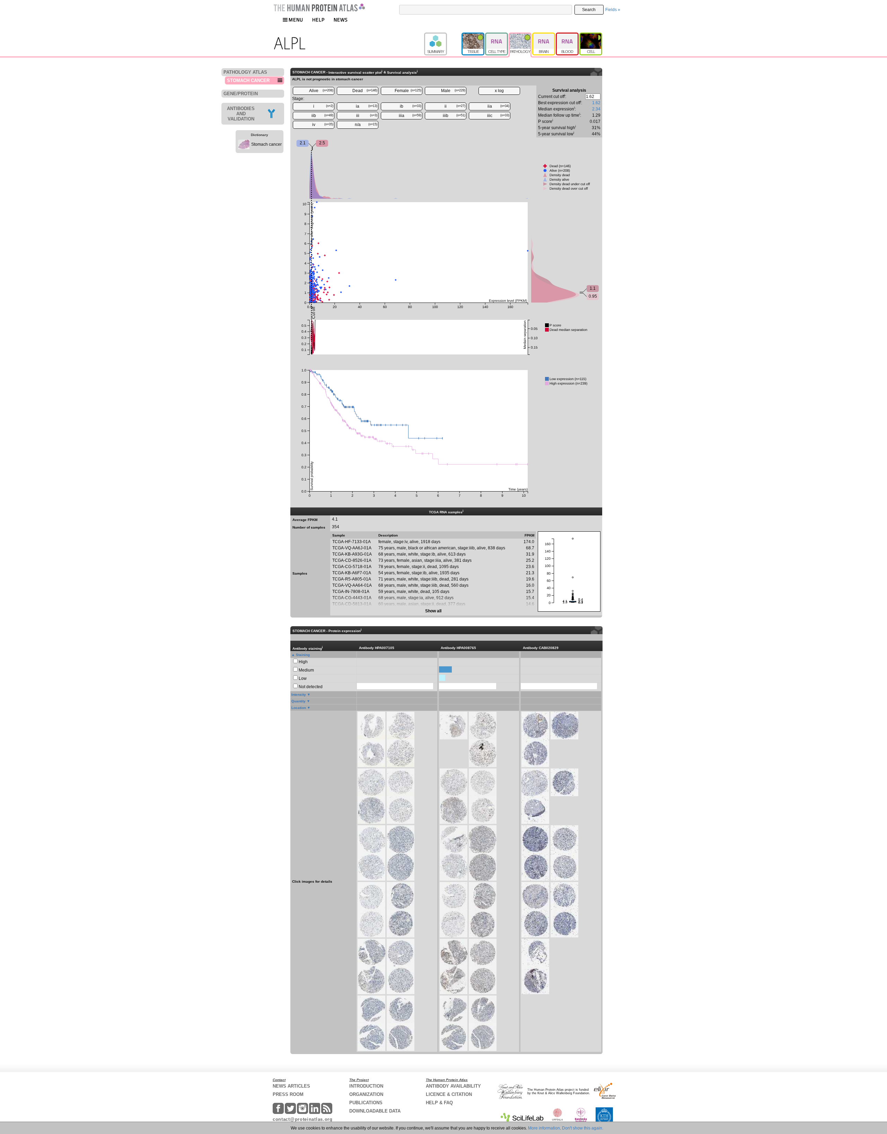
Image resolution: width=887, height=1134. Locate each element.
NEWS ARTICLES (291, 1086)
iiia (410, 115)
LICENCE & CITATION (449, 1094)
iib (322, 115)
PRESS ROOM (288, 1094)
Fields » (612, 9)
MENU (296, 19)
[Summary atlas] (443, 35)
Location (298, 708)
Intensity (298, 694)
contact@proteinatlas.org (303, 1119)
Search (589, 9)
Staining (303, 655)
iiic (498, 115)
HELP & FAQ (439, 1102)
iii (367, 115)
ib (410, 106)
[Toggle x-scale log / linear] (499, 91)
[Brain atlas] (544, 35)
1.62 (596, 102)
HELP (318, 19)
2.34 (596, 109)
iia (499, 106)
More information (544, 1128)
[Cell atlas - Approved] (590, 35)
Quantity (298, 701)
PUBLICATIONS (366, 1102)
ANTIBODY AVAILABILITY (453, 1086)
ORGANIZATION (366, 1094)
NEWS (341, 19)
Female (408, 90)
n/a (366, 124)
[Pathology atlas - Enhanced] (520, 35)
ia (366, 106)
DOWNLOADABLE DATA (375, 1111)
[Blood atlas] (567, 35)
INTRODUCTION (366, 1086)
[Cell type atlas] (497, 35)
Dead (364, 90)
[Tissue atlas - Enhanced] (473, 35)
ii (455, 106)
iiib (454, 115)
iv (323, 124)
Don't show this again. (582, 1128)
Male (453, 90)
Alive (321, 90)
